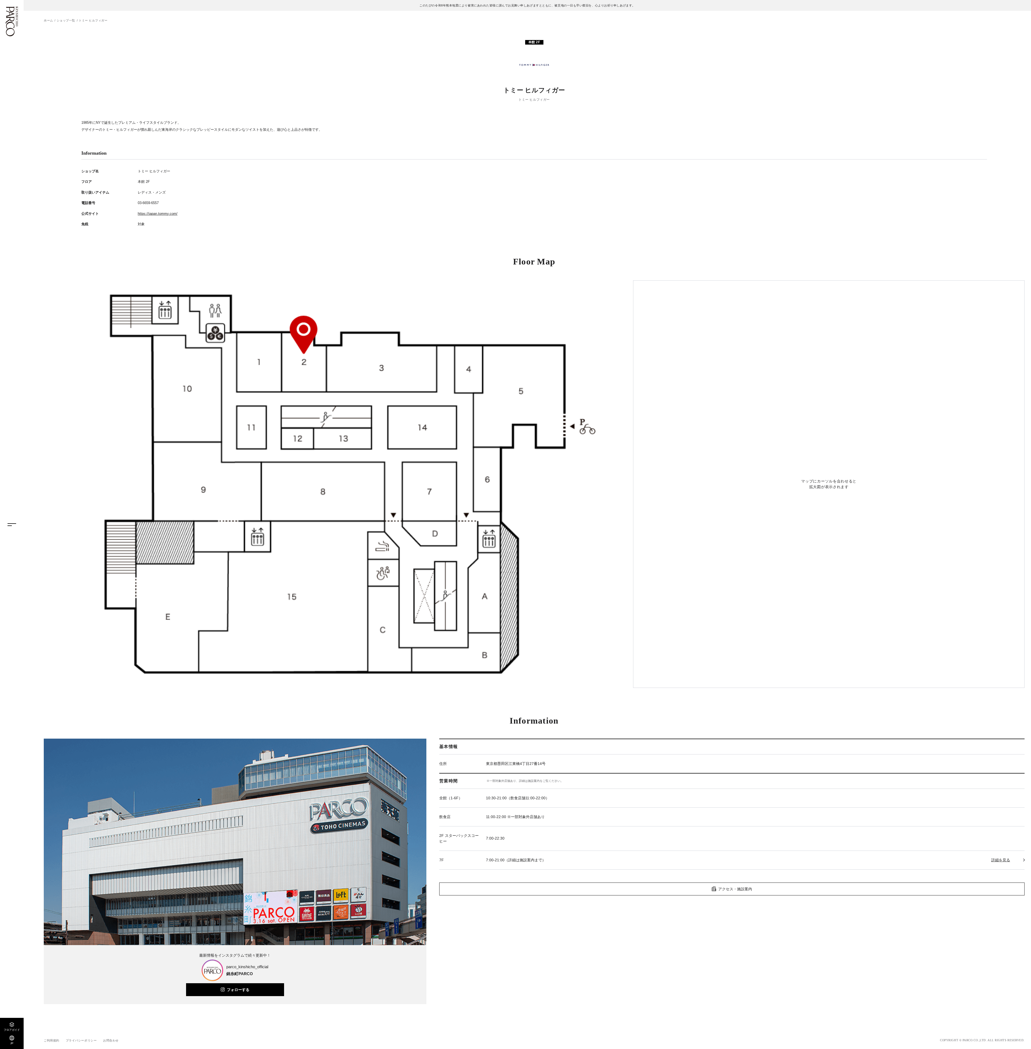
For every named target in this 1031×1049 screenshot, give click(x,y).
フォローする (238, 990)
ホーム (48, 20)
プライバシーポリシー (81, 1040)
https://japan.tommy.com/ (157, 214)
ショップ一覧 (66, 20)
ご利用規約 (51, 1040)
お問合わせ (111, 1040)
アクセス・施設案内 (735, 889)
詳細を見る (1000, 860)
